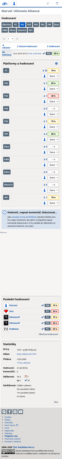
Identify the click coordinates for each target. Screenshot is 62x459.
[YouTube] (20, 411)
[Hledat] (47, 3)
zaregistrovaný (18, 217)
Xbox (56, 24)
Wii (31, 30)
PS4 (36, 24)
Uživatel (6, 47)
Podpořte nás (11, 436)
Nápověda (9, 430)
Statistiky (9, 422)
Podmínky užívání (12, 438)
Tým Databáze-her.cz (23, 447)
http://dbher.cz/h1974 (26, 354)
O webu (8, 417)
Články (8, 419)
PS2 (22, 24)
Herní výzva (10, 425)
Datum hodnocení (28, 46)
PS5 (43, 24)
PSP (49, 24)
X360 (4, 30)
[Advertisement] (31, 262)
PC (15, 24)
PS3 (29, 24)
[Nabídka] (57, 3)
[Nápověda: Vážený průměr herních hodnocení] (56, 63)
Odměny (8, 433)
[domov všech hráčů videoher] (4, 3)
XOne (12, 30)
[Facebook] (9, 411)
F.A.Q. (7, 428)
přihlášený (32, 217)
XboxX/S (21, 30)
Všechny (6, 24)
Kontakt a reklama (13, 441)
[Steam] (4, 411)
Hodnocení (54, 46)
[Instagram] (15, 411)
